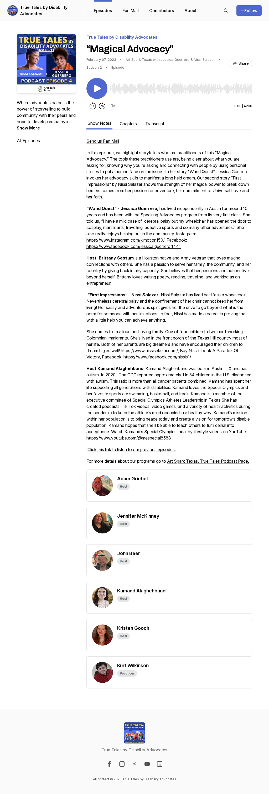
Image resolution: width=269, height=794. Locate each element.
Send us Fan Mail (102, 141)
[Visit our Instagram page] (122, 764)
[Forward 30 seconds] (102, 105)
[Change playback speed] (113, 105)
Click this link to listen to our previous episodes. (131, 449)
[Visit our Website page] (159, 764)
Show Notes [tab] (99, 123)
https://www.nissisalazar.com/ (149, 350)
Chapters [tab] (128, 123)
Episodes (103, 10)
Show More (28, 128)
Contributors (161, 10)
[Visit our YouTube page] (147, 764)
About (190, 10)
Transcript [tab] (154, 123)
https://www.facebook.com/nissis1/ (157, 356)
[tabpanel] (169, 304)
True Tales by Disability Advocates (44, 10)
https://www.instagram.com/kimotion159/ (125, 240)
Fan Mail (130, 10)
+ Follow (249, 10)
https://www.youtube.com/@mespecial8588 (128, 438)
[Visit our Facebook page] (109, 764)
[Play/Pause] (96, 88)
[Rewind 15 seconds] (92, 105)
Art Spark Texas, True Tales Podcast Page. (208, 461)
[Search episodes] (226, 10)
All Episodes (28, 140)
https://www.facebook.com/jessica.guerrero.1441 (133, 246)
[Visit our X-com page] (134, 764)
